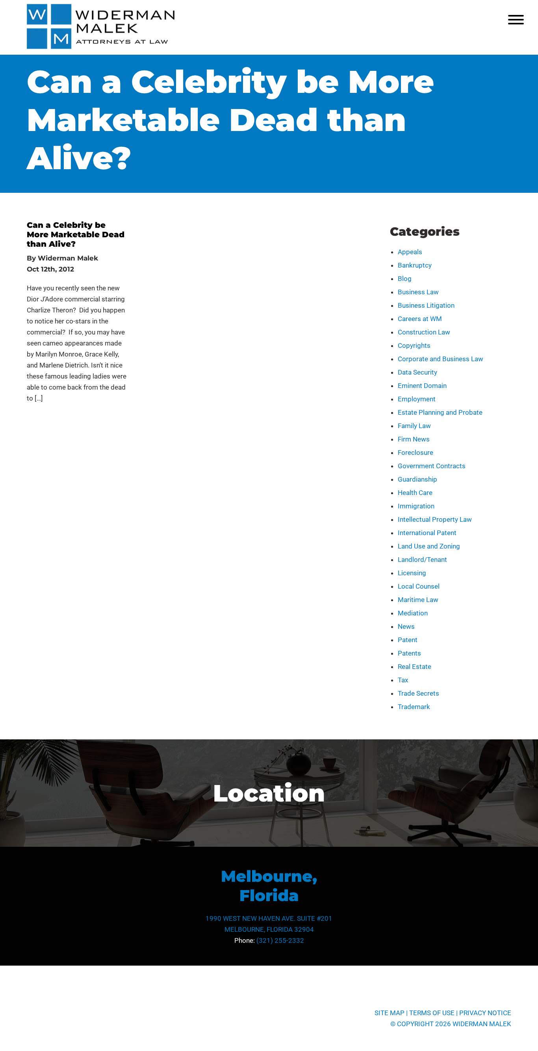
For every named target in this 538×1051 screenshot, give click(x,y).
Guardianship (417, 479)
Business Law (418, 292)
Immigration (416, 506)
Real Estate (414, 666)
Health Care (415, 493)
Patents (409, 653)
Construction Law (424, 332)
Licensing (412, 573)
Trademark (414, 707)
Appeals (410, 252)
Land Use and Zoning (429, 546)
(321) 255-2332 (280, 940)
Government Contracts (432, 466)
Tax (403, 680)
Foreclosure (415, 452)
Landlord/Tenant (422, 559)
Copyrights (414, 345)
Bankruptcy (415, 265)
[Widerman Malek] (100, 47)
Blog (405, 279)
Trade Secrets (418, 693)
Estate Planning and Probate (440, 412)
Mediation (413, 613)
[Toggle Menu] (516, 19)
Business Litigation (426, 305)
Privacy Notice (485, 1013)
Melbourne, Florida (269, 885)
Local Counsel (419, 586)
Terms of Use (432, 1013)
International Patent (427, 533)
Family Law (414, 426)
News (406, 626)
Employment (417, 399)
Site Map (389, 1013)
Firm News (414, 439)
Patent (407, 640)
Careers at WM (420, 319)
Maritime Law (418, 600)
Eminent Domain (422, 386)
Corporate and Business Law (440, 359)
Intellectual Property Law (435, 519)
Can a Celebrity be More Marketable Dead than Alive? (75, 234)
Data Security (417, 372)
